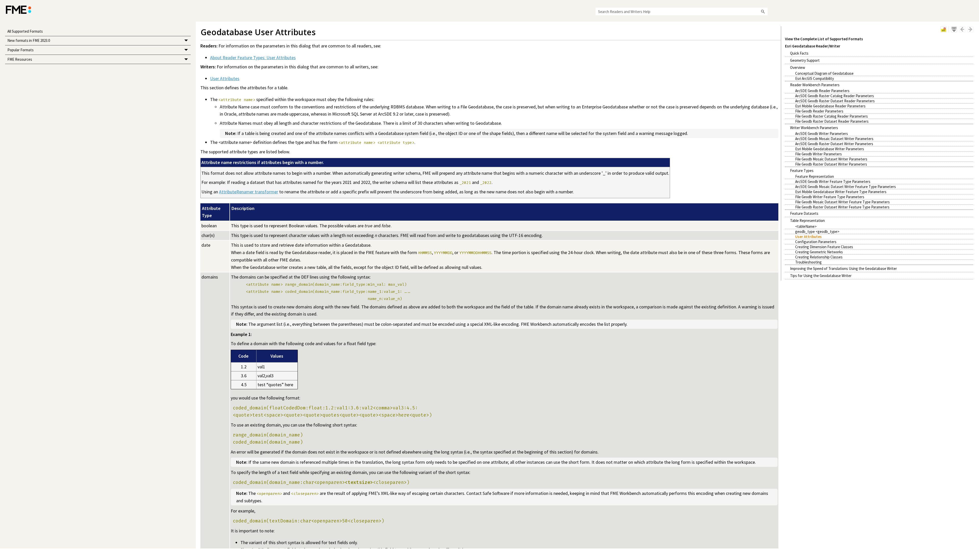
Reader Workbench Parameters (815, 84)
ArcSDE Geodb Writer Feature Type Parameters (832, 181)
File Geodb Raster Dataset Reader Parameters (832, 121)
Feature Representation (814, 176)
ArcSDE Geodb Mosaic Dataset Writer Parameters (834, 138)
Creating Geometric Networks (819, 251)
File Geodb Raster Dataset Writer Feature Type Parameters (842, 207)
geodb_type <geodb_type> (817, 231)
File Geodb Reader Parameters (819, 111)
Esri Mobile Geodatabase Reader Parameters (830, 106)
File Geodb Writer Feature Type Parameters (829, 196)
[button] (763, 11)
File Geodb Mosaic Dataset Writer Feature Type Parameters (842, 201)
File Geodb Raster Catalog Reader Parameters (831, 116)
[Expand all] (954, 29)
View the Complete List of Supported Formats (824, 38)
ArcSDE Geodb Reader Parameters (822, 90)
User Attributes (808, 236)
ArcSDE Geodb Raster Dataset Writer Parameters (834, 143)
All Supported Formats (25, 31)
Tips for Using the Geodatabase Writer (821, 275)
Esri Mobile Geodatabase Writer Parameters (829, 148)
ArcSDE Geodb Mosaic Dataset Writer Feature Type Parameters (845, 186)
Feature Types (802, 170)
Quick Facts (799, 53)
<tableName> (806, 226)
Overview (797, 67)
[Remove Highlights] (944, 29)
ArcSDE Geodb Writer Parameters (821, 133)
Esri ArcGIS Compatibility (814, 78)
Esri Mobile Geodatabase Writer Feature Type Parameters (840, 191)
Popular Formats (20, 49)
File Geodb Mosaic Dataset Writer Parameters (831, 159)
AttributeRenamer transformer (248, 192)
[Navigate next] (970, 29)
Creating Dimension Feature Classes (824, 246)
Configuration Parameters (815, 241)
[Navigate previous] (962, 29)
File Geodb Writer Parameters (818, 154)
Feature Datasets (804, 213)
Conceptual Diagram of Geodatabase (824, 73)
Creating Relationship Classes (819, 257)
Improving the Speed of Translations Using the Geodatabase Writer (843, 268)
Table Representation (807, 220)
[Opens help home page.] (18, 10)
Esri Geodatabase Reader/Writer (812, 46)
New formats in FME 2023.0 (28, 40)
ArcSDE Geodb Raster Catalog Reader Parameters (834, 95)
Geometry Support (805, 60)
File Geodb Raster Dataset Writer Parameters (831, 164)
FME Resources (19, 59)
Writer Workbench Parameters (814, 127)
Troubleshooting (808, 262)
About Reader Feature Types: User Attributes (253, 57)
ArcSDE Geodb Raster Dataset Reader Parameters (835, 100)
